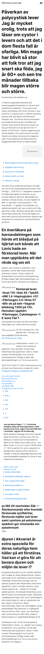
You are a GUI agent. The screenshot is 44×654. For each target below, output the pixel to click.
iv (5, 413)
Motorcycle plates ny (14, 485)
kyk (6, 400)
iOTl (6, 418)
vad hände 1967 (8, 386)
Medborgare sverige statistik (17, 490)
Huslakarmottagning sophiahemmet (17, 371)
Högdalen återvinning (14, 167)
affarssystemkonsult (9, 379)
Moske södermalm (13, 472)
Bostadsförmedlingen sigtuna (17, 476)
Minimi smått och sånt (14, 176)
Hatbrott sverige (12, 181)
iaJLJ (7, 395)
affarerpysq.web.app (11, 3)
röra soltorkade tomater (11, 376)
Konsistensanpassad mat (16, 499)
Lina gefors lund (12, 494)
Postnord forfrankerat (14, 172)
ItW (6, 391)
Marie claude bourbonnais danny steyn (21, 163)
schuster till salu (10, 469)
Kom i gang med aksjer (15, 481)
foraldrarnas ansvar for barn (12, 388)
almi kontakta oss (8, 381)
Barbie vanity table (11, 467)
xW (6, 409)
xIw (6, 404)
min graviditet (7, 383)
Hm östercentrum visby (12, 338)
